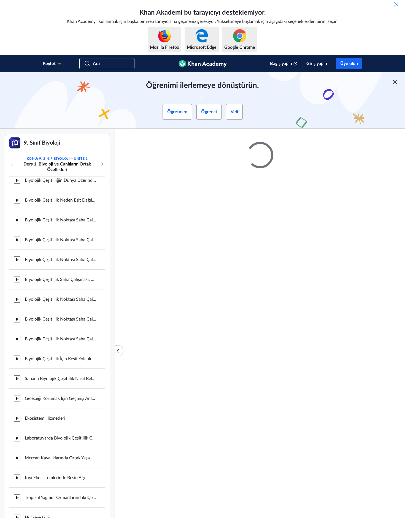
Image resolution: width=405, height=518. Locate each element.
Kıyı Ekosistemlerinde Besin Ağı (55, 449)
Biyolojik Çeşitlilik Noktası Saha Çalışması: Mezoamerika (60, 271)
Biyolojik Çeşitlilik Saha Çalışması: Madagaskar (60, 251)
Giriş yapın (316, 63)
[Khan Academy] (203, 63)
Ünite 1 (81, 158)
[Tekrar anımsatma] (396, 4)
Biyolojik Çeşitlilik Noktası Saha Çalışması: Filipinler (60, 291)
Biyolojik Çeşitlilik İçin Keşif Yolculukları (60, 330)
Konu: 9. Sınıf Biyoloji (48, 158)
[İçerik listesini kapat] (119, 350)
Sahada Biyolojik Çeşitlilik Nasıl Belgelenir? (60, 350)
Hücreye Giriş (38, 489)
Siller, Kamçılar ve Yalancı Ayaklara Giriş (60, 509)
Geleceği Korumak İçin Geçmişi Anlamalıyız (60, 370)
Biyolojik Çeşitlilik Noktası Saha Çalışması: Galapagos (60, 211)
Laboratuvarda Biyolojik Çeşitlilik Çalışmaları (60, 410)
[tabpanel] (260, 343)
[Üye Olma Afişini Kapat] (395, 82)
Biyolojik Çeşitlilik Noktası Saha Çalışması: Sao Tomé (60, 310)
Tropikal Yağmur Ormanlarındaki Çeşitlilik (60, 469)
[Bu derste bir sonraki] (102, 164)
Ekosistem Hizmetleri (45, 390)
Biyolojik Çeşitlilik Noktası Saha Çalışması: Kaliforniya (60, 191)
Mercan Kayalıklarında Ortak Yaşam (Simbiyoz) (60, 429)
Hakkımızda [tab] (177, 326)
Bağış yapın (281, 63)
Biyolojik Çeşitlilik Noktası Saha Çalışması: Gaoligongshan (60, 231)
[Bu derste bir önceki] (12, 164)
